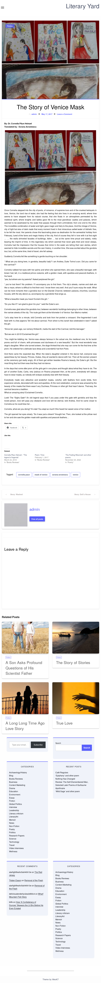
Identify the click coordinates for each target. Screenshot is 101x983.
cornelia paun (24, 474)
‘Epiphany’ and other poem (67, 775)
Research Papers (16, 835)
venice (75, 474)
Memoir (12, 819)
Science (12, 838)
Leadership (14, 810)
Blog (11, 775)
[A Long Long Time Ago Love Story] (25, 698)
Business (13, 782)
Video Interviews (16, 848)
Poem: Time (39, 455)
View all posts (37, 519)
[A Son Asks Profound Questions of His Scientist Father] (25, 638)
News (11, 822)
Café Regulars (61, 772)
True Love (64, 723)
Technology (14, 841)
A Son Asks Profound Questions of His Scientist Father (24, 668)
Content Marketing (17, 785)
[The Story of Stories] (75, 638)
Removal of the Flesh (33, 880)
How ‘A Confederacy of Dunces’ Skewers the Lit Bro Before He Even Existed (26, 905)
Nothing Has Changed (65, 778)
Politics (12, 832)
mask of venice (41, 474)
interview (13, 807)
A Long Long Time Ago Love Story (25, 725)
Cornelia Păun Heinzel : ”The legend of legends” (15, 456)
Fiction (10, 26)
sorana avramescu (60, 474)
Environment (14, 794)
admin (34, 114)
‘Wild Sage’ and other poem (67, 791)
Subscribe (38, 744)
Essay (12, 797)
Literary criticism (16, 813)
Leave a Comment (64, 114)
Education (13, 791)
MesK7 (55, 979)
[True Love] (75, 698)
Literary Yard (82, 5)
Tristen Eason (15, 880)
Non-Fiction (14, 826)
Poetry (12, 829)
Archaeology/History (18, 772)
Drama (12, 788)
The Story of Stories (73, 662)
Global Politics (15, 804)
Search (58, 743)
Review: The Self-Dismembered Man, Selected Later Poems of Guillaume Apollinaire (71, 785)
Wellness (13, 851)
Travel (12, 845)
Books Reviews (16, 778)
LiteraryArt (13, 816)
